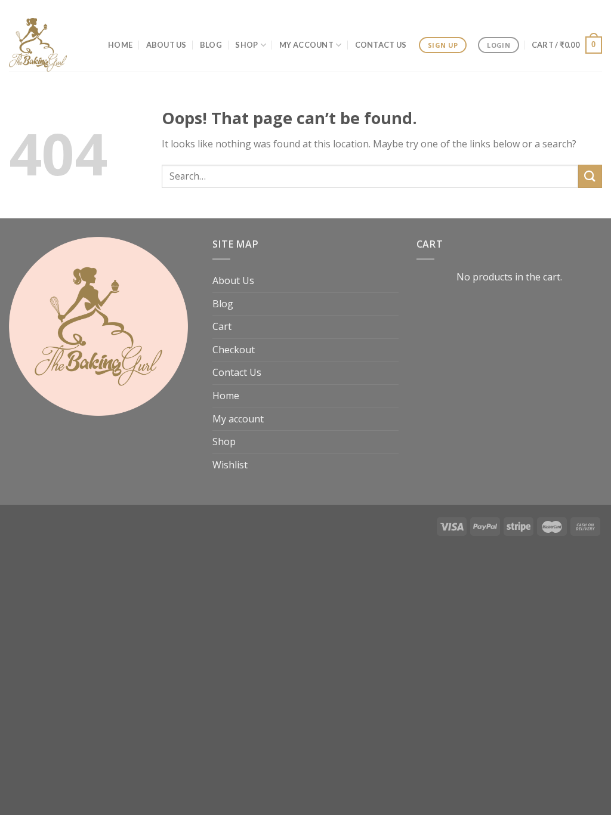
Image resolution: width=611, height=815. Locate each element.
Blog (211, 45)
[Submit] (590, 176)
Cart (222, 326)
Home (120, 45)
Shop (246, 45)
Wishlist (230, 464)
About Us (166, 45)
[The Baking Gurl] (41, 45)
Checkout (233, 349)
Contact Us (381, 45)
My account (306, 45)
